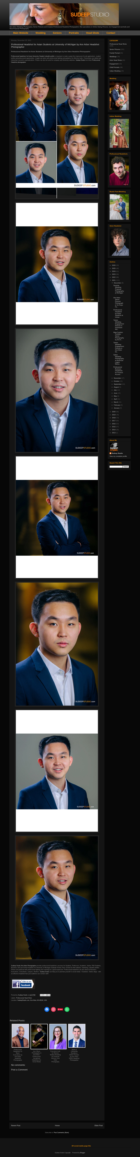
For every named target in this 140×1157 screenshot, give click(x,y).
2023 (114, 274)
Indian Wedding (115, 71)
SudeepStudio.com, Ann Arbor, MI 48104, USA (32, 1000)
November (118, 378)
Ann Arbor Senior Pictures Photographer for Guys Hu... (118, 302)
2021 (114, 280)
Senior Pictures (115, 49)
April (115, 399)
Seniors (57, 33)
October (117, 381)
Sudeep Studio (80, 60)
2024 (114, 271)
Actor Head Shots (116, 60)
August (116, 387)
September (118, 384)
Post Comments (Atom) (61, 1132)
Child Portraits (114, 67)
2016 (114, 424)
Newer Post (15, 1125)
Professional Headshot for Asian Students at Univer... (118, 313)
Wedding (41, 33)
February (117, 405)
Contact (110, 33)
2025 (114, 268)
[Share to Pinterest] (49, 995)
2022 (114, 277)
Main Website (20, 33)
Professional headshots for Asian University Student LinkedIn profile (32, 56)
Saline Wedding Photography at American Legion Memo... (118, 359)
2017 (114, 421)
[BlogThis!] (43, 995)
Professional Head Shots (24, 998)
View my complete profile (118, 456)
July (115, 390)
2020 (114, 412)
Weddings (113, 56)
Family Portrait (115, 53)
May (115, 396)
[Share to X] (45, 995)
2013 (114, 433)
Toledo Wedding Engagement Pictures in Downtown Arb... (118, 324)
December (118, 283)
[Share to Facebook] (47, 995)
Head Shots (92, 33)
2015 (114, 427)
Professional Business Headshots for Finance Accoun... (118, 370)
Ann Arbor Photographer (28, 965)
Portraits (74, 33)
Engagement (114, 64)
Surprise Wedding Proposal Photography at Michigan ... (118, 290)
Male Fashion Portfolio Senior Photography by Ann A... (118, 336)
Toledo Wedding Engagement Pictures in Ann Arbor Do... (118, 347)
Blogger (82, 1152)
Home (57, 1125)
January (117, 408)
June (116, 393)
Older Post (98, 1125)
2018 (114, 418)
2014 (114, 429)
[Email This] (41, 995)
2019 (114, 415)
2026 (114, 265)
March (116, 402)
